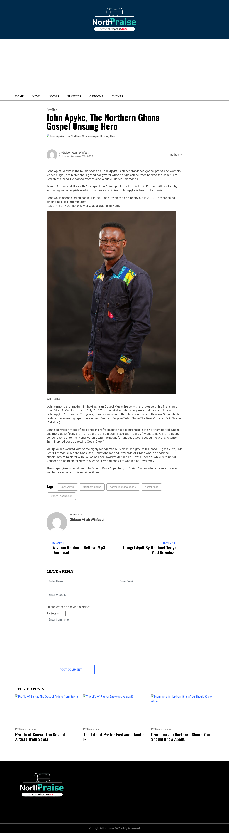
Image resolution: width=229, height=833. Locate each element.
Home (19, 96)
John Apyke (67, 487)
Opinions (96, 96)
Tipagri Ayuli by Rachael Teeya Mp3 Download (149, 549)
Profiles (74, 96)
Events (117, 96)
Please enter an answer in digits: (68, 607)
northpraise (151, 487)
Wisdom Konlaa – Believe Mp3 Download (78, 549)
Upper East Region (61, 496)
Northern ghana (92, 487)
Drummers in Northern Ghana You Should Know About (180, 736)
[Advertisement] (95, 66)
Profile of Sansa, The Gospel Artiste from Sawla (40, 736)
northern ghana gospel (123, 487)
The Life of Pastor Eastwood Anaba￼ (114, 736)
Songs (54, 96)
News (36, 96)
